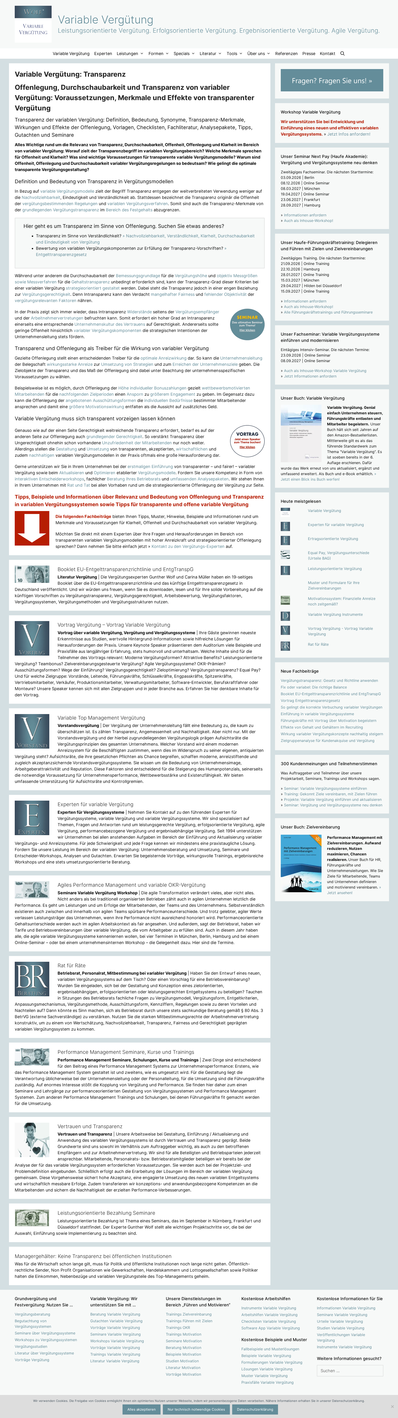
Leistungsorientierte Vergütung (335, 568)
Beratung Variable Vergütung (115, 1314)
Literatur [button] (208, 53)
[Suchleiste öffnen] (343, 53)
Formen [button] (156, 53)
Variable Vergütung (105, 19)
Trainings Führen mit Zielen (189, 1321)
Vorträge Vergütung (32, 1359)
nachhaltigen (41, 455)
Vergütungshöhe (191, 275)
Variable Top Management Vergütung (101, 718)
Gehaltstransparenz (90, 281)
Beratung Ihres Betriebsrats (134, 479)
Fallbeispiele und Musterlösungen (270, 1349)
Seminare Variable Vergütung (115, 1334)
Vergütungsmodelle (157, 472)
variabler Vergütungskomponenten (107, 330)
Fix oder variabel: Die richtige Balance (314, 687)
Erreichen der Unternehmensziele (205, 364)
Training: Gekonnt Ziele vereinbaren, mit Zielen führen (330, 794)
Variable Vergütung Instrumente (335, 614)
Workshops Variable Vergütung (117, 1341)
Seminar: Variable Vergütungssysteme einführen (325, 788)
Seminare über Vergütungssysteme (45, 1333)
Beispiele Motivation (183, 1354)
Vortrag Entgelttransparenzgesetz (310, 700)
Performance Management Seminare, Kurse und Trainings (126, 1052)
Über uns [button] (256, 53)
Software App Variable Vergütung (270, 1328)
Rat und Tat (78, 485)
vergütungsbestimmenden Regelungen (60, 203)
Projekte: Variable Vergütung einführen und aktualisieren (333, 799)
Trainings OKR (178, 1327)
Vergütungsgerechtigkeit (46, 294)
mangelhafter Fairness (173, 294)
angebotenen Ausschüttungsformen (101, 400)
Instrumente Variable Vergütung (268, 1308)
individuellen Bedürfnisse (168, 400)
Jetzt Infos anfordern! (348, 134)
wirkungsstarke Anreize (70, 364)
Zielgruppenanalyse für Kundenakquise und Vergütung (328, 740)
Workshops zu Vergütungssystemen (46, 1339)
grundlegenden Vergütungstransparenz (60, 209)
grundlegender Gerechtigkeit (114, 436)
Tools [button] (232, 53)
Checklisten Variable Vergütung (268, 1321)
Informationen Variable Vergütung (346, 1308)
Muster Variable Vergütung (264, 1375)
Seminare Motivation (184, 1341)
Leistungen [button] (127, 53)
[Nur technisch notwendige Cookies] (392, 1406)
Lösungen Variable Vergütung (267, 1369)
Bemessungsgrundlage (138, 275)
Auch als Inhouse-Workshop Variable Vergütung (325, 370)
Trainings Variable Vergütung (115, 1354)
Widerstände (139, 311)
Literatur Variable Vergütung (114, 1361)
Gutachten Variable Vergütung (116, 1321)
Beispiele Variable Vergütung (266, 1355)
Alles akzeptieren (141, 1409)
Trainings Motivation (183, 1334)
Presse (308, 53)
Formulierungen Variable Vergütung (271, 1362)
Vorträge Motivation (183, 1374)
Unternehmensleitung (241, 358)
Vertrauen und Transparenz (90, 1126)
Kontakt (327, 53)
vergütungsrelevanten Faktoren (45, 300)
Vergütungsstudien (31, 1346)
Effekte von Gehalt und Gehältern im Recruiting (322, 727)
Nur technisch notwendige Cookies (196, 1409)
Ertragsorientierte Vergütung (333, 538)
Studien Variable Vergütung (340, 1328)
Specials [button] (182, 53)
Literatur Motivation (183, 1367)
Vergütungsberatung (32, 1314)
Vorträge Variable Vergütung (115, 1327)
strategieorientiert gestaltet (93, 288)
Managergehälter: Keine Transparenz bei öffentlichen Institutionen (93, 1256)
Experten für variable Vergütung (95, 804)
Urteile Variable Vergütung (340, 1321)
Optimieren (104, 472)
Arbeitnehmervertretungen (57, 318)
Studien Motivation (182, 1361)
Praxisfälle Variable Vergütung (267, 1382)
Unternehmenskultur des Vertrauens (109, 324)
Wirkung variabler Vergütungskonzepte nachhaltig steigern (332, 734)
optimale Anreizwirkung (163, 358)
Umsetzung (98, 449)
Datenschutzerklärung (255, 1409)
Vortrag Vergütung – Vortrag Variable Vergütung (114, 625)
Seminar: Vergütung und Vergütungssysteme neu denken (333, 805)
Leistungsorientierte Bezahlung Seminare (106, 1213)
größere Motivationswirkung (96, 406)
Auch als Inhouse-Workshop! (308, 220)
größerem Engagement (172, 394)
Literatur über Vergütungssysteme (44, 1353)
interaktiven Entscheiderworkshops (49, 479)
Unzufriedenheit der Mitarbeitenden (137, 442)
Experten (103, 53)
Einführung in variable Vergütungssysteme (317, 714)
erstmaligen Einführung (150, 466)
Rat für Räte (72, 965)
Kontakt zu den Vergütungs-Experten (188, 546)
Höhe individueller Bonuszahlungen (152, 388)
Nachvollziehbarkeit (41, 197)
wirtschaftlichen (192, 449)
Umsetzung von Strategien (127, 364)
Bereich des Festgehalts (129, 209)
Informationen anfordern (305, 215)
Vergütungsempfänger (197, 311)
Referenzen (286, 53)
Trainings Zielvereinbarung (189, 1314)
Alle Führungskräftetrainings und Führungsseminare (328, 312)
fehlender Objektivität (225, 294)
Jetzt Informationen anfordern (310, 376)
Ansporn (135, 394)
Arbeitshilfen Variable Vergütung (269, 1314)
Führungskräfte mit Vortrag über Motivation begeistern (328, 720)
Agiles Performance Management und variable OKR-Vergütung (131, 885)
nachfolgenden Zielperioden (86, 394)
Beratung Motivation (183, 1347)
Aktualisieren (71, 472)
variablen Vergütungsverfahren (137, 203)
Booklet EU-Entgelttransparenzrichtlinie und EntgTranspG (125, 569)
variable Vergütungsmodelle (67, 191)
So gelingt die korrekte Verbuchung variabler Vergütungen (331, 707)
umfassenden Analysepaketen (199, 479)
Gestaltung (66, 449)
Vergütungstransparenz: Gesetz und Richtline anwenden (329, 680)
